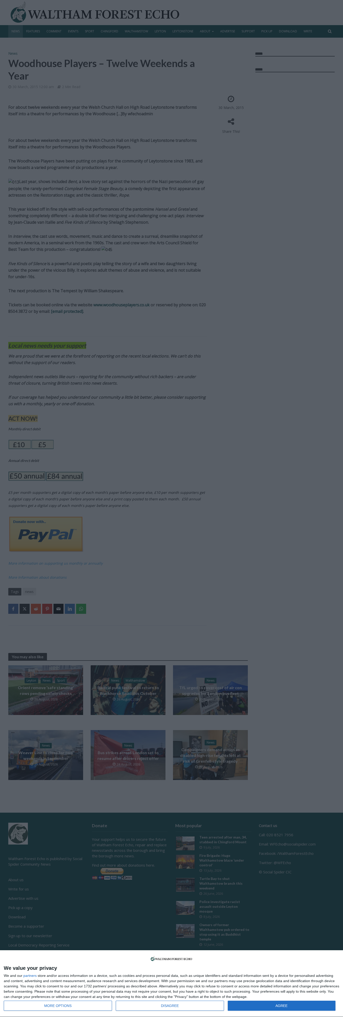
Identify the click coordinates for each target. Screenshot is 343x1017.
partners (30, 975)
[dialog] (171, 983)
